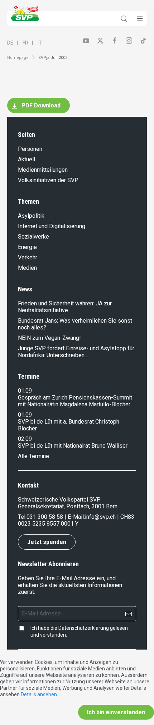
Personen (30, 149)
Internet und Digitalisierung (51, 226)
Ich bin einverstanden (116, 712)
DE (10, 43)
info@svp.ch (100, 516)
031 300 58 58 (45, 516)
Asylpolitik (31, 215)
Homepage (18, 57)
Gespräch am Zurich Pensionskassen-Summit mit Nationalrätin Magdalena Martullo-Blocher (75, 401)
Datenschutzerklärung (83, 628)
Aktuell (26, 159)
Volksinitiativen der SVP (48, 180)
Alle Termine (33, 456)
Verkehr (27, 257)
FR (25, 43)
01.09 (25, 390)
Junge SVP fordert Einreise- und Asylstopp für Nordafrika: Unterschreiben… (76, 352)
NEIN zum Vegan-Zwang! (49, 337)
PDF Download (40, 105)
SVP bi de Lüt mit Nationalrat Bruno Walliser (72, 445)
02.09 (25, 438)
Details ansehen (39, 694)
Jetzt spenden (46, 542)
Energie (27, 247)
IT (40, 43)
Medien (27, 267)
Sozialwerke (33, 236)
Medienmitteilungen (43, 169)
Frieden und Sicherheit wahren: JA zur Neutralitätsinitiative (65, 307)
